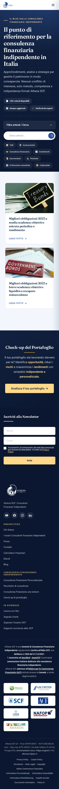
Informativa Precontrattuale (18, 773)
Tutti (9, 145)
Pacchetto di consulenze (16, 586)
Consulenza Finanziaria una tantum (21, 592)
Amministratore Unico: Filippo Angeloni (33, 750)
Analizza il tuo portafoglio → (29, 388)
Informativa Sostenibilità (42, 773)
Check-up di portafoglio (15, 597)
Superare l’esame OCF (15, 622)
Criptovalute (43, 165)
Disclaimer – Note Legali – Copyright (29, 764)
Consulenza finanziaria (17, 152)
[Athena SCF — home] (7, 5)
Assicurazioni (27, 145)
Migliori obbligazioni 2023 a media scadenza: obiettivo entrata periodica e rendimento (28, 224)
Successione (13, 158)
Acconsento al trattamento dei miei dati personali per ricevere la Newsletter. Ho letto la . (31, 450)
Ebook (7, 558)
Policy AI (41, 782)
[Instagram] (22, 515)
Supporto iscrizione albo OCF (18, 628)
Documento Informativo (25, 782)
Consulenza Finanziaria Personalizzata (23, 580)
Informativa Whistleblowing (21, 778)
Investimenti (42, 152)
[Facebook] (14, 515)
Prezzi (7, 541)
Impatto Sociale (42, 778)
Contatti (8, 547)
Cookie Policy (36, 759)
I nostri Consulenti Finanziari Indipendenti (24, 535)
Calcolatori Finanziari (14, 553)
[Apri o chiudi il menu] (53, 5)
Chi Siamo (9, 529)
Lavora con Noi (11, 611)
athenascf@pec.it (29, 754)
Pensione (32, 158)
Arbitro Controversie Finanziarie (29, 769)
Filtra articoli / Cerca (18, 124)
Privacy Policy (22, 759)
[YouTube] (7, 515)
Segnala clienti (11, 617)
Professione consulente (18, 165)
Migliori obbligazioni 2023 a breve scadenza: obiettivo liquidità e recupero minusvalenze (28, 289)
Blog (6, 564)
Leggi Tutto (16, 238)
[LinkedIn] (30, 515)
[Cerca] (51, 136)
